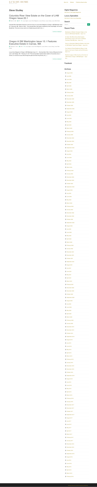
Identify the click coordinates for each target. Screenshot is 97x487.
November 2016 (70, 447)
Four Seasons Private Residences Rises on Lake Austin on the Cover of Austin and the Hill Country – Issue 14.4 (76, 50)
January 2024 (70, 173)
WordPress (86, 485)
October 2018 (70, 372)
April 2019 (69, 352)
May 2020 (69, 310)
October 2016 (70, 450)
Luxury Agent (25, 20)
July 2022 (69, 229)
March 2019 (69, 356)
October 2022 (70, 219)
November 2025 (70, 102)
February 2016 (70, 476)
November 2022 (70, 216)
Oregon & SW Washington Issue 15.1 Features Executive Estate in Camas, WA (33, 42)
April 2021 (69, 278)
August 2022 (70, 226)
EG (19, 20)
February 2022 (70, 245)
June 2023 (69, 196)
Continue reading (57, 31)
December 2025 (70, 99)
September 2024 (70, 147)
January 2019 (70, 362)
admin (21, 46)
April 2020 (69, 313)
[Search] (88, 24)
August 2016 (70, 457)
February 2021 (70, 284)
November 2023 (70, 180)
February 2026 (70, 92)
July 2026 (69, 76)
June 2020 (69, 307)
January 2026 (70, 95)
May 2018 (69, 388)
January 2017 (70, 440)
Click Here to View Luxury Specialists (72, 18)
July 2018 (69, 382)
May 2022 (69, 235)
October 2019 (70, 333)
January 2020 (70, 323)
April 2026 (69, 86)
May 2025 (69, 121)
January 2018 (70, 401)
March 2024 (69, 167)
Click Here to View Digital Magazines (72, 12)
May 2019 (69, 349)
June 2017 (69, 424)
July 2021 (69, 268)
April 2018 (69, 391)
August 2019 (70, 339)
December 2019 (70, 326)
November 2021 (70, 255)
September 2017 (70, 414)
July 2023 (69, 193)
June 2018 (69, 385)
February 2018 (70, 398)
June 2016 (69, 463)
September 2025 (70, 108)
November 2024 (70, 141)
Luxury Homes (42, 20)
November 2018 (70, 369)
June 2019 (69, 346)
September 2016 (70, 453)
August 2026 (70, 73)
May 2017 (69, 427)
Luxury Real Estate (56, 20)
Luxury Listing (48, 20)
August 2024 (70, 151)
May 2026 (69, 82)
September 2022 (70, 222)
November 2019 (70, 330)
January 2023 (70, 209)
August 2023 (70, 190)
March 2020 (69, 317)
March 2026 (69, 89)
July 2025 (69, 115)
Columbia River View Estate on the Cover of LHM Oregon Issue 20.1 (34, 17)
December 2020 (70, 287)
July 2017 (69, 421)
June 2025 (69, 118)
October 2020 (70, 294)
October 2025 (70, 105)
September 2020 (70, 297)
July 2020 (69, 304)
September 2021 (70, 261)
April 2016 (69, 470)
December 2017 (70, 404)
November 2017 (70, 408)
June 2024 (69, 157)
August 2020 (70, 300)
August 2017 (70, 418)
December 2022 (70, 212)
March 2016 (69, 473)
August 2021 (70, 265)
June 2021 (69, 271)
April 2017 (69, 431)
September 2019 (70, 336)
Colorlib (77, 485)
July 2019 (69, 343)
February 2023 (70, 206)
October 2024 (70, 144)
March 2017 (69, 434)
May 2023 (69, 199)
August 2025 (70, 112)
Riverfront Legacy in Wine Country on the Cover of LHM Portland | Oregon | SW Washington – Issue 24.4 (76, 56)
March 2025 (69, 128)
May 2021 (69, 274)
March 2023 (69, 203)
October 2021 (70, 258)
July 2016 (69, 460)
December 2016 (70, 444)
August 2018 (70, 378)
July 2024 (69, 154)
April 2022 (69, 239)
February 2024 (70, 170)
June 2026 (69, 79)
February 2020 (70, 320)
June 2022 (69, 232)
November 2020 (70, 291)
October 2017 (70, 411)
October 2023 (70, 183)
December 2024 (70, 138)
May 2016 (69, 466)
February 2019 (70, 359)
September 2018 (70, 375)
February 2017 (70, 437)
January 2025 (70, 134)
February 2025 (70, 131)
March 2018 (69, 395)
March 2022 (69, 242)
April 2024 (69, 164)
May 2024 (69, 160)
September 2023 (70, 186)
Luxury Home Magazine (33, 20)
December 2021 (70, 252)
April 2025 (69, 125)
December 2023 (70, 177)
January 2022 (70, 248)
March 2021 (69, 281)
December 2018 (70, 365)
